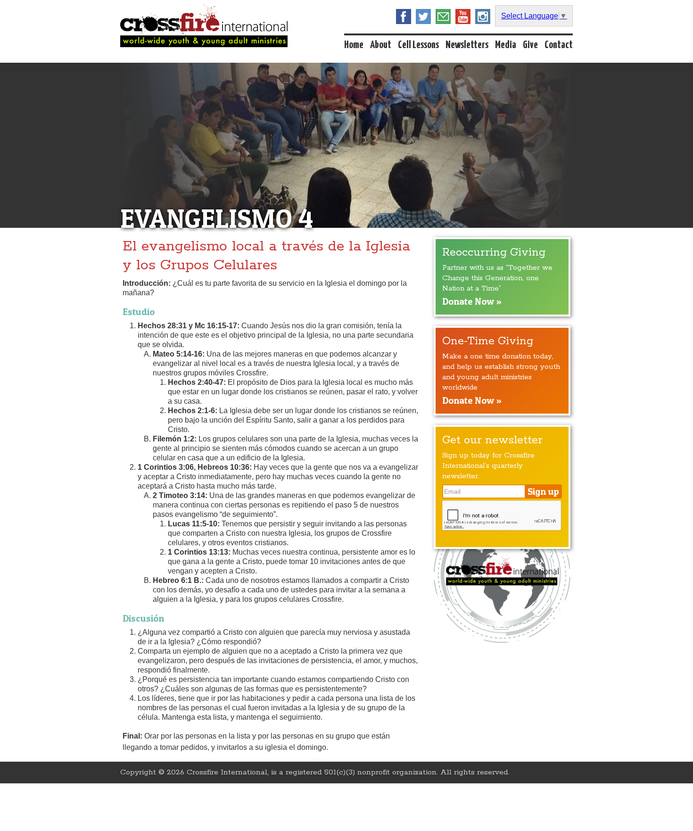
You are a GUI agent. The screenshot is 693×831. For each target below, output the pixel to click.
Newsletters (467, 45)
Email (443, 16)
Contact (558, 45)
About (380, 45)
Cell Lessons (418, 45)
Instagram (482, 16)
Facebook (403, 16)
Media (505, 45)
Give (530, 45)
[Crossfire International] (204, 25)
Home (353, 45)
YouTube (462, 16)
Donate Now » (472, 301)
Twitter (423, 16)
